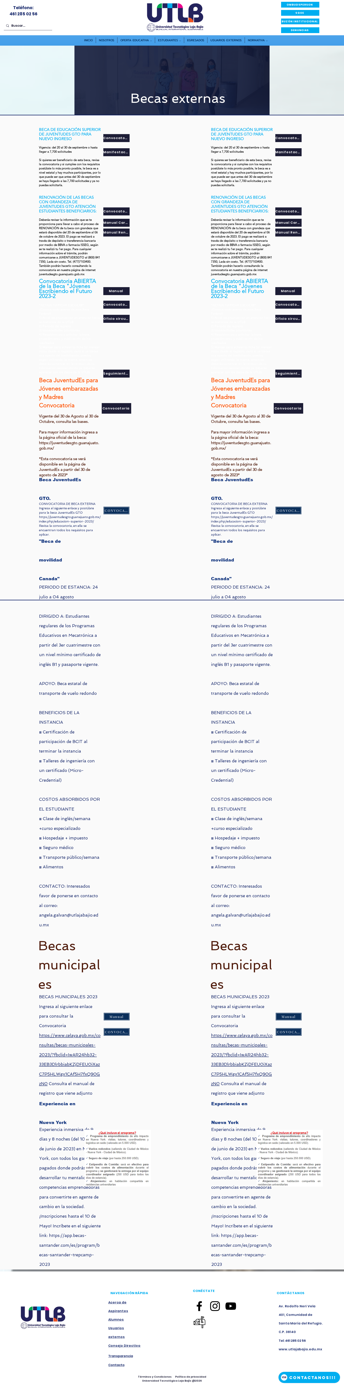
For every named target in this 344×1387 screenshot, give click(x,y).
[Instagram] (215, 1306)
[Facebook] (199, 1306)
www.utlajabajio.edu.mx (300, 1349)
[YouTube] (230, 1306)
